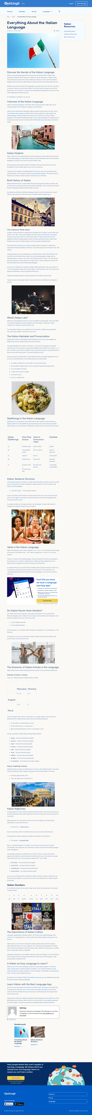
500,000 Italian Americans (40, 120)
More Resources (69, 37)
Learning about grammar (14, 482)
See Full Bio (23, 1015)
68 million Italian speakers (16, 113)
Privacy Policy (84, 1111)
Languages (46, 11)
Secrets (34, 11)
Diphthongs (10, 421)
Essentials (22, 11)
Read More (17, 1046)
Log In (71, 4)
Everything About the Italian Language (20, 1041)
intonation (37, 329)
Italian (13, 16)
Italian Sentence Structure (37, 1041)
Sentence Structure (70, 34)
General (9, 11)
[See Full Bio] (27, 1016)
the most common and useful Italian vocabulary (34, 989)
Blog (8, 16)
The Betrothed (50, 254)
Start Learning (81, 3)
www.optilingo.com (48, 1013)
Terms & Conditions (74, 1111)
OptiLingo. (11, 1111)
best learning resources (34, 977)
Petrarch (15, 245)
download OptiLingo (48, 1002)
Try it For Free (47, 601)
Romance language (18, 105)
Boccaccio (24, 245)
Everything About (69, 31)
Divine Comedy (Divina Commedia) (47, 234)
